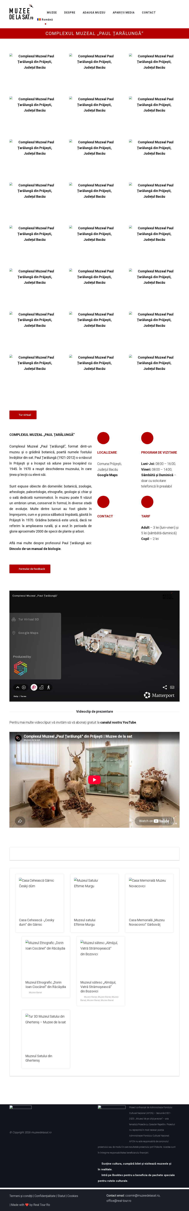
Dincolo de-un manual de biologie (35, 549)
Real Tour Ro (41, 1205)
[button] (102, 531)
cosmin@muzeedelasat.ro (142, 1195)
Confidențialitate (45, 1196)
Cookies (72, 1196)
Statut (61, 1196)
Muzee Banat (35, 992)
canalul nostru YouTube (118, 722)
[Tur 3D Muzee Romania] (21, 12)
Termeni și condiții (20, 1196)
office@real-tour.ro (118, 1200)
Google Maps (107, 475)
